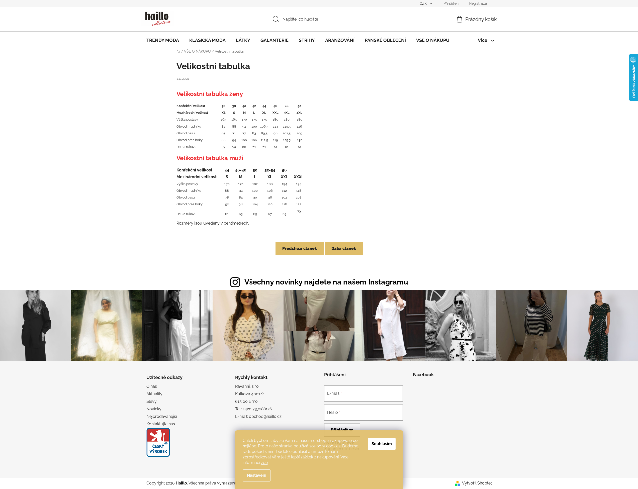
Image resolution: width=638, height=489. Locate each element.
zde (264, 462)
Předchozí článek (299, 248)
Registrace (478, 4)
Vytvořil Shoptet (477, 483)
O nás (151, 386)
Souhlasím (382, 443)
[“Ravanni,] (158, 442)
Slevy (151, 401)
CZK (424, 4)
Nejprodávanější (161, 416)
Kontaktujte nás (160, 424)
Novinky (153, 409)
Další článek (343, 248)
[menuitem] (162, 40)
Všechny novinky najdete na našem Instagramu (326, 282)
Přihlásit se (342, 430)
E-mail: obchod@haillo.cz (258, 416)
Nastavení (256, 475)
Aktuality (154, 394)
